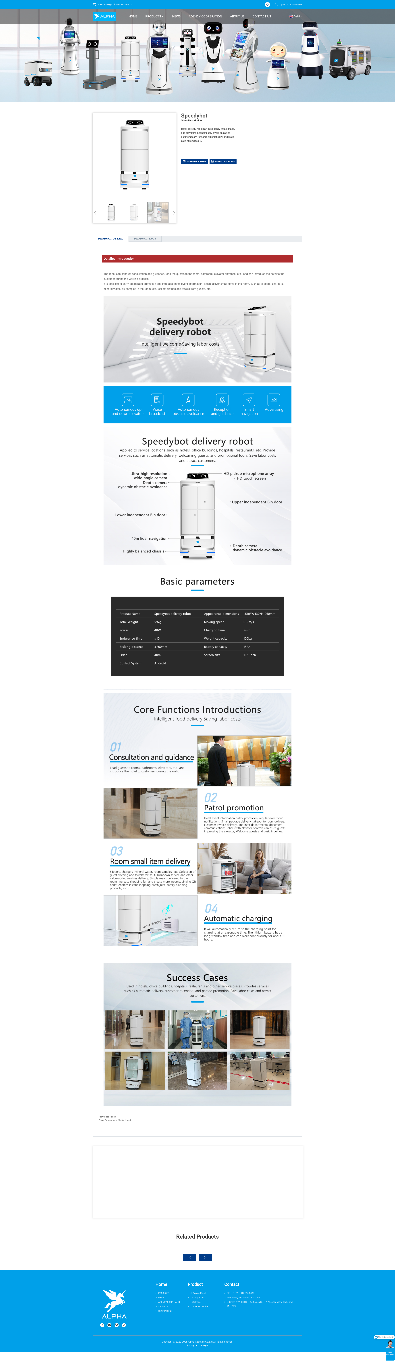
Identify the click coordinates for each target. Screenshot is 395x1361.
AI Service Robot (198, 1293)
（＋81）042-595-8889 (291, 4)
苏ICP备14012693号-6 (197, 1345)
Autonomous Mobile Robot (118, 1120)
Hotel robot (196, 1302)
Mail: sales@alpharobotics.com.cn (243, 1297)
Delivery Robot (197, 1297)
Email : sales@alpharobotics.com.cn (115, 4)
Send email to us (196, 161)
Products (153, 16)
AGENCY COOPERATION (205, 16)
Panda (113, 1116)
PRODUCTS (163, 1293)
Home (133, 16)
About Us (237, 16)
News (176, 16)
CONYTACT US (165, 1311)
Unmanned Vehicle (199, 1306)
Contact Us (262, 16)
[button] (173, 212)
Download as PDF (225, 161)
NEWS (161, 1297)
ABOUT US (163, 1306)
